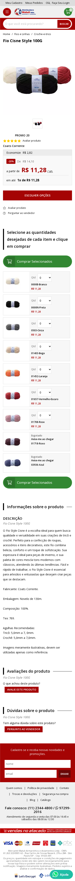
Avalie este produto (21, 689)
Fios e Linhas (22, 34)
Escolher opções (37, 195)
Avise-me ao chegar (42, 439)
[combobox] (37, 24)
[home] (25, 12)
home (6, 34)
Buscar (64, 23)
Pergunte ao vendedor (23, 729)
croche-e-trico (42, 34)
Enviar (65, 773)
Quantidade (49, 278)
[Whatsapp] (61, 874)
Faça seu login (61, 3)
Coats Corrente (13, 146)
